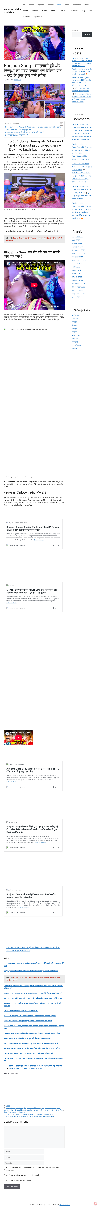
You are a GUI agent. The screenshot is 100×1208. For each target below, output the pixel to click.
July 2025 (76, 267)
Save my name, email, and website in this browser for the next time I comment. (33, 1169)
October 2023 (77, 290)
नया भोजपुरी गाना (40, 1110)
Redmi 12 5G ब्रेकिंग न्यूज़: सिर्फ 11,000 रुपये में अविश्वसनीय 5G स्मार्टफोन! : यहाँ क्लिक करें (33, 998)
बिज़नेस (86, 5)
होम (24, 5)
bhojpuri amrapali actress (14, 1108)
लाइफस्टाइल (41, 5)
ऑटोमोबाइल (35, 11)
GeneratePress (65, 1205)
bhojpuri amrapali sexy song (51, 1108)
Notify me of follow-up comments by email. (23, 1175)
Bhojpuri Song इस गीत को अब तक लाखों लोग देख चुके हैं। (26, 132)
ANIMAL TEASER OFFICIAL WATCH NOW (25, 1068)
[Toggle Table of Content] (60, 124)
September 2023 (79, 294)
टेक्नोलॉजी (50, 5)
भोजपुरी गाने (52, 1110)
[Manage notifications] (95, 1203)
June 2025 (76, 270)
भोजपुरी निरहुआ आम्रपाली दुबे (11, 1112)
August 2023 (77, 297)
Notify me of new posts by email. (19, 1180)
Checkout (26, 17)
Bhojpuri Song (19, 1110)
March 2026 (77, 244)
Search (75, 31)
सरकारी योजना (77, 5)
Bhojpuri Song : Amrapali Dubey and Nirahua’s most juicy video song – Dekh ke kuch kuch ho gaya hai (34, 128)
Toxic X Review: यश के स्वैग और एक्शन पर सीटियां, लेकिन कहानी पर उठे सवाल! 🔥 (82, 71)
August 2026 (77, 237)
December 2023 (78, 284)
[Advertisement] (34, 1088)
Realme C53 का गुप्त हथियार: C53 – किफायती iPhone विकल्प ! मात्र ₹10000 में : (31, 1003)
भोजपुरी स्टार (22, 1112)
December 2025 (78, 250)
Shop (83, 11)
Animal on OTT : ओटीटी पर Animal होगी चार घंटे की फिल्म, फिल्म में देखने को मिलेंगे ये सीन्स (30, 1116)
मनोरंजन (31, 5)
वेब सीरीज (44, 11)
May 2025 (76, 274)
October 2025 (77, 257)
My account (38, 17)
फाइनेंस (67, 5)
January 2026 (77, 247)
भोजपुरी (59, 5)
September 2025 (79, 260)
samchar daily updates (12, 11)
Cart (90, 11)
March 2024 (77, 277)
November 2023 (78, 287)
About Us (62, 11)
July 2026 (76, 240)
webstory (74, 11)
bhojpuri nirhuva (9, 1110)
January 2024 (77, 280)
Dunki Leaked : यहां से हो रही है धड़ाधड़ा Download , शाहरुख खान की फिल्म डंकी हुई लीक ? (30, 1114)
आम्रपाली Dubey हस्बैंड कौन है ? (17, 135)
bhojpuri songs (30, 1110)
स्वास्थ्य (53, 11)
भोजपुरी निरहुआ (59, 1110)
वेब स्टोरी (25, 11)
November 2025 (78, 254)
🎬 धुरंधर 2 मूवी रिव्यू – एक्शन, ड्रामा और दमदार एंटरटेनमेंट (81, 196)
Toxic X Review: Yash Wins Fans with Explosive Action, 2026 (82, 127)
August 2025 (77, 264)
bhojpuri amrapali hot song (32, 1108)
